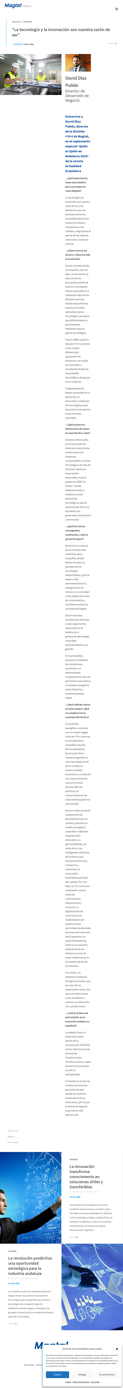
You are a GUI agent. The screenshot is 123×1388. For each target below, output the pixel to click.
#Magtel (11, 1136)
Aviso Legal (95, 1382)
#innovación (13, 1130)
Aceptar (57, 1374)
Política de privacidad (81, 1382)
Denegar (82, 1374)
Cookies (68, 1382)
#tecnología (13, 1142)
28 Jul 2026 (75, 1197)
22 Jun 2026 (13, 1283)
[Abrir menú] (116, 9)
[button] (117, 1348)
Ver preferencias (107, 1374)
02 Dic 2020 (28, 44)
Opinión (18, 44)
